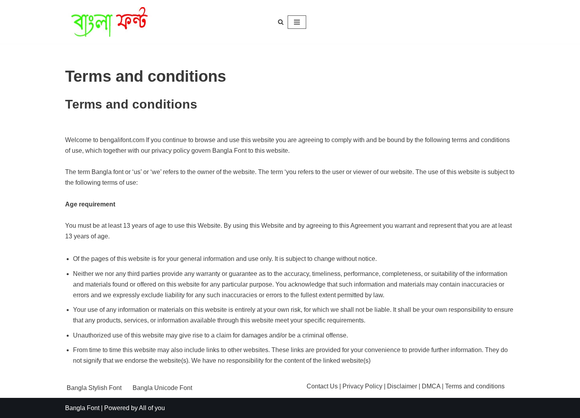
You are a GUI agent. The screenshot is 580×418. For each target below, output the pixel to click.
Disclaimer (402, 386)
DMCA (431, 386)
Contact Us (322, 386)
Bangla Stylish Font (94, 387)
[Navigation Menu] (297, 22)
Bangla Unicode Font (162, 387)
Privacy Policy (362, 386)
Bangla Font (82, 408)
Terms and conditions (475, 386)
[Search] (281, 22)
